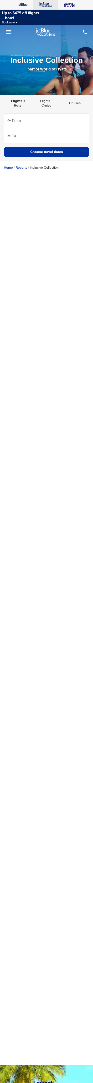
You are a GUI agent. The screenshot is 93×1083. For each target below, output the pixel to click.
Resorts (21, 167)
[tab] (18, 103)
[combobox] (47, 123)
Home (8, 167)
